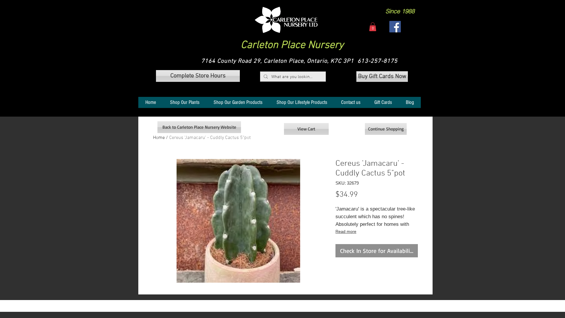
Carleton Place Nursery (292, 45)
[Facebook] (395, 26)
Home (159, 138)
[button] (286, 20)
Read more (345, 231)
